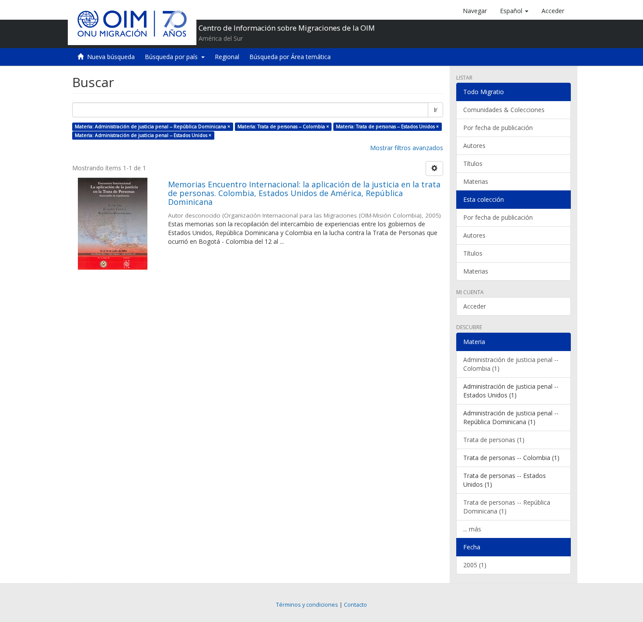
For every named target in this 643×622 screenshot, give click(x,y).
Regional (227, 57)
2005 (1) (474, 565)
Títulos (472, 163)
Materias (475, 181)
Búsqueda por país (173, 57)
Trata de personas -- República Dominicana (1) (506, 506)
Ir (435, 109)
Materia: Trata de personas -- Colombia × (283, 126)
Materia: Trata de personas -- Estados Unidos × (387, 126)
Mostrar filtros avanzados (406, 148)
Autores (474, 145)
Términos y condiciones (307, 604)
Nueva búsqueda (111, 57)
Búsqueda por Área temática (290, 57)
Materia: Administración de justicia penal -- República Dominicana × (152, 126)
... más (472, 529)
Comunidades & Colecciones (504, 109)
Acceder (474, 306)
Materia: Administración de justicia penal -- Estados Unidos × (143, 135)
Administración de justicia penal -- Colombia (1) (511, 363)
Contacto (355, 604)
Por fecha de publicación (498, 127)
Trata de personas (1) (493, 440)
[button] (514, 11)
